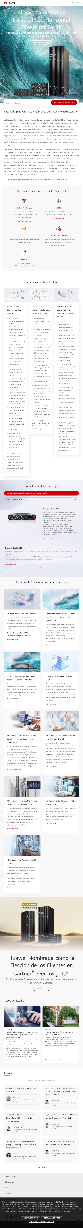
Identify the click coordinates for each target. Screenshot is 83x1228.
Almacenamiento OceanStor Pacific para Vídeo (22, 862)
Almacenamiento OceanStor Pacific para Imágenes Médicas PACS (22, 802)
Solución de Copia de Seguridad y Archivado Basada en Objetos (21, 678)
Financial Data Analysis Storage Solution (59, 678)
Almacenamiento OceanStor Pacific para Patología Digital (60, 737)
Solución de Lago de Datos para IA (21, 614)
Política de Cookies (63, 1211)
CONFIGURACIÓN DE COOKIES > (41, 1222)
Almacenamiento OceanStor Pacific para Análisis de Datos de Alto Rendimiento (60, 617)
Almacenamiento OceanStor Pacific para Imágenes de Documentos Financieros (22, 738)
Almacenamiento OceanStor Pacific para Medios (60, 802)
